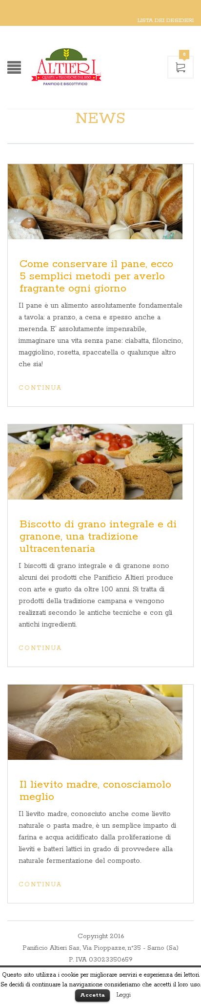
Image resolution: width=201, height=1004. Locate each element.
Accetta (92, 995)
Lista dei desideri (166, 20)
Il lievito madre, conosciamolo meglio (95, 791)
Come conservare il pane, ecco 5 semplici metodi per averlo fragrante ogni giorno (96, 276)
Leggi (124, 995)
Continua (40, 388)
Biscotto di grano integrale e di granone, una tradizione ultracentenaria (98, 537)
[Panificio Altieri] (93, 67)
